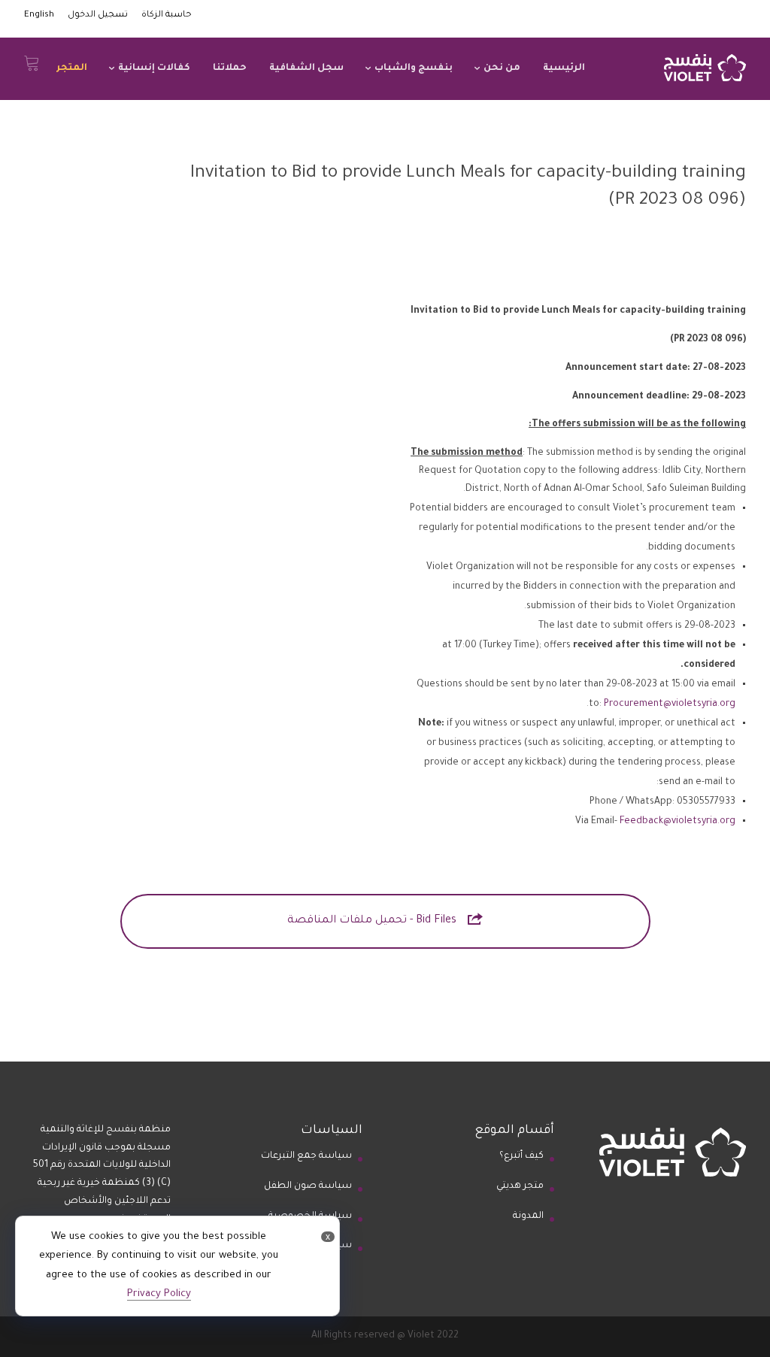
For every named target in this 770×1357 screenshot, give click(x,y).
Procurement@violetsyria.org (669, 704)
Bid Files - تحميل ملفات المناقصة (385, 919)
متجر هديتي (520, 1186)
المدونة (528, 1216)
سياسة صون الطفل (308, 1186)
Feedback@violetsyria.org (677, 821)
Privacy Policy (159, 1294)
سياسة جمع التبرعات (306, 1156)
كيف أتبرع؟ (521, 1156)
